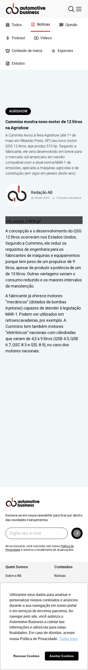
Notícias (43, 24)
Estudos (18, 63)
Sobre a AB (13, 575)
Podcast (18, 38)
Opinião (71, 25)
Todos (17, 25)
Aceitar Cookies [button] (61, 656)
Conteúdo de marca (27, 51)
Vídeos (46, 38)
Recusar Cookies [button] (26, 656)
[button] (77, 533)
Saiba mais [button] (69, 639)
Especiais (65, 51)
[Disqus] (44, 427)
